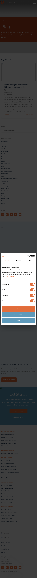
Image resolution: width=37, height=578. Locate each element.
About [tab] (30, 261)
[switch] (32, 289)
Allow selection (18, 315)
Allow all (18, 309)
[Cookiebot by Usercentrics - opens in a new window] (27, 256)
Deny (18, 320)
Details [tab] (18, 261)
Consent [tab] (6, 261)
